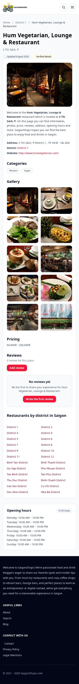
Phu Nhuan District (53, 468)
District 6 (46, 439)
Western (13, 170)
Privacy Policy (11, 649)
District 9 (12, 450)
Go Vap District (16, 468)
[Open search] (63, 7)
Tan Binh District (17, 474)
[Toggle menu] (72, 7)
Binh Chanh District (53, 480)
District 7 (12, 445)
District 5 (12, 439)
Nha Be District (50, 492)
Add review (17, 368)
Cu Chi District (50, 486)
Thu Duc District (17, 480)
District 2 (46, 427)
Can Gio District (16, 486)
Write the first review (39, 399)
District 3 (12, 433)
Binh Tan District (17, 462)
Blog (5, 624)
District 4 (46, 433)
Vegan (27, 170)
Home (6, 22)
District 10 (47, 450)
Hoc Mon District (17, 492)
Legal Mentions (12, 655)
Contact (9, 643)
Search (7, 618)
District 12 (47, 456)
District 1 (20, 22)
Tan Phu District (51, 474)
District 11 (13, 456)
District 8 (46, 445)
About (6, 612)
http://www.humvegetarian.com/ (39, 153)
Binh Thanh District (53, 462)
